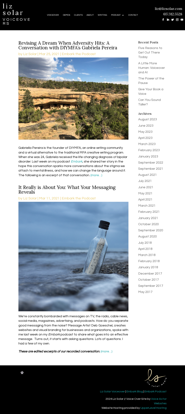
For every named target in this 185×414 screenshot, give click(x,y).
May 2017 (145, 292)
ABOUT (90, 15)
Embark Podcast (156, 391)
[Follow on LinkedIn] (166, 18)
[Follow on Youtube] (180, 18)
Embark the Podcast (79, 54)
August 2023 (147, 119)
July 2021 (145, 181)
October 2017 (148, 279)
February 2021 (149, 211)
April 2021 (145, 199)
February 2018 (149, 261)
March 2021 (147, 205)
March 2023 (147, 144)
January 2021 (148, 218)
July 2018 (145, 242)
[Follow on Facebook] (162, 18)
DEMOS (66, 15)
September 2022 (150, 162)
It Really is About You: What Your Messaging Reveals (67, 189)
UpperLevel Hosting (153, 407)
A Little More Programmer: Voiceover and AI (151, 68)
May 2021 (145, 193)
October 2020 (148, 224)
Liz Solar (30, 54)
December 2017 (150, 273)
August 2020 (147, 236)
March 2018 (147, 255)
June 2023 (145, 125)
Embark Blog (134, 391)
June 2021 (145, 187)
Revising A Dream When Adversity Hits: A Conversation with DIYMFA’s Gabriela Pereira (67, 45)
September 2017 (150, 286)
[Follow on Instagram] (176, 18)
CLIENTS (78, 15)
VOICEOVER (53, 15)
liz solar (13, 9)
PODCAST (116, 15)
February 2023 (149, 150)
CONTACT (133, 15)
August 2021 (147, 175)
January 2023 (148, 156)
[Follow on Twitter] (171, 18)
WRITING (102, 15)
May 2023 (145, 131)
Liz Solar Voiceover (112, 391)
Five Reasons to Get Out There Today (150, 52)
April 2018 (145, 249)
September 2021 (150, 168)
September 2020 (150, 230)
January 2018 (148, 267)
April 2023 (145, 138)
